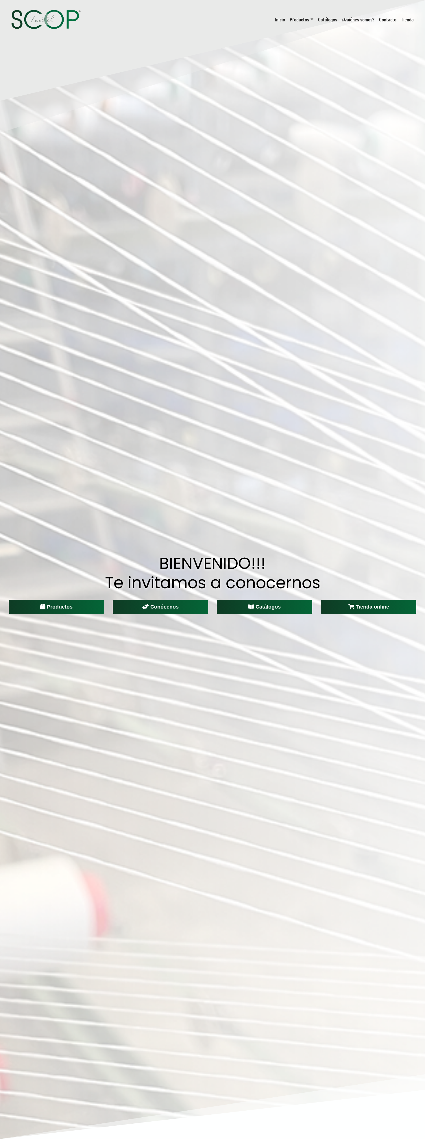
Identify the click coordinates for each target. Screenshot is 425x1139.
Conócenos (164, 607)
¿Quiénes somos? (358, 19)
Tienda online (372, 607)
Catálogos (327, 19)
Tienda (407, 19)
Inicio (280, 19)
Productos (299, 19)
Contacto (387, 19)
